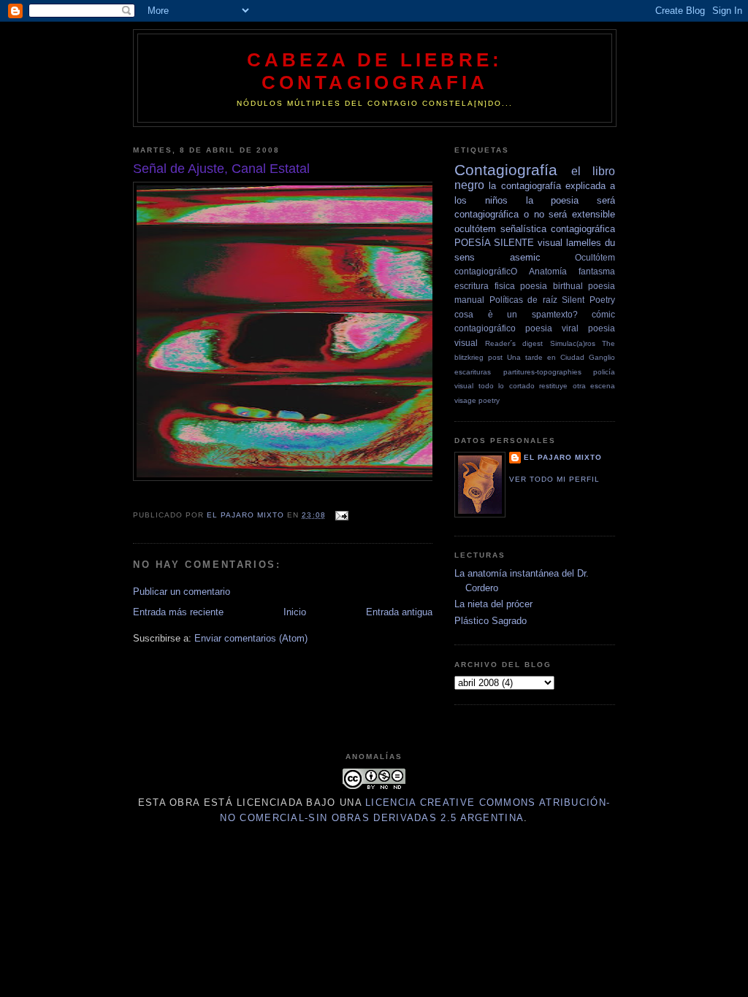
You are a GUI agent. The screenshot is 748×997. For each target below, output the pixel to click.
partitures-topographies (542, 372)
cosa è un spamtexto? (516, 314)
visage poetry (477, 400)
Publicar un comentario (181, 591)
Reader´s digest (514, 343)
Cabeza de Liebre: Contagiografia (375, 71)
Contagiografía (505, 169)
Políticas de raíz (523, 299)
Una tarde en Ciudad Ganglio (561, 357)
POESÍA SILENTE (494, 242)
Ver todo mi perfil (554, 479)
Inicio (294, 612)
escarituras (472, 372)
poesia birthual (551, 285)
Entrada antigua (399, 612)
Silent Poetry (588, 299)
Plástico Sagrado (490, 620)
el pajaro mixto (563, 457)
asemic (525, 257)
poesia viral (552, 328)
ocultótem (475, 228)
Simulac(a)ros (572, 343)
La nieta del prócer (493, 603)
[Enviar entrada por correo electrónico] (341, 515)
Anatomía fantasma (572, 271)
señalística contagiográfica (557, 228)
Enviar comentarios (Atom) (251, 638)
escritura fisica (484, 285)
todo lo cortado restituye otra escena (547, 386)
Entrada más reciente (178, 612)
